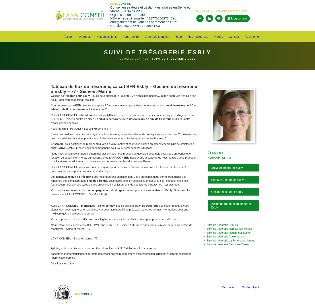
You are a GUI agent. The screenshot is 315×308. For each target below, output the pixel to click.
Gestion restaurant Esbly (227, 191)
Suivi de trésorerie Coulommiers (226, 236)
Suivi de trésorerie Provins (222, 224)
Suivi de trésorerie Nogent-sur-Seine (228, 232)
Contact (142, 59)
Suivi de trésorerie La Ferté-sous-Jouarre (231, 240)
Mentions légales (251, 287)
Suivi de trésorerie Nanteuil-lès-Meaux (229, 228)
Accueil (68, 36)
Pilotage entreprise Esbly (227, 179)
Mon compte (238, 18)
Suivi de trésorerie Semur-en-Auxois (228, 244)
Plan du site (229, 287)
